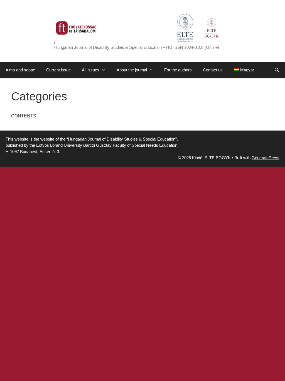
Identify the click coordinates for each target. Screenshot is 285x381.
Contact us (213, 69)
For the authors (178, 69)
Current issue (58, 69)
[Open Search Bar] (277, 70)
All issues (90, 69)
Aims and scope (20, 69)
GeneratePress (265, 157)
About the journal (132, 69)
